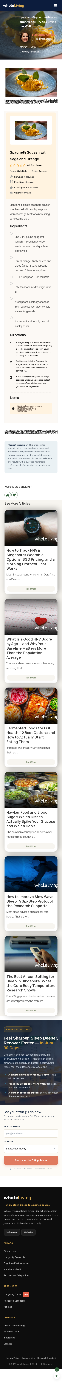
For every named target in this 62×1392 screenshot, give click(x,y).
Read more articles (43, 38)
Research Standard (14, 1300)
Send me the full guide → (31, 1160)
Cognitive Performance (16, 1263)
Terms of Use (28, 1358)
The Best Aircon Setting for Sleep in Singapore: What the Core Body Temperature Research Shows (31, 983)
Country (8, 1142)
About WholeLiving (14, 1325)
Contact (8, 1343)
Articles (8, 1306)
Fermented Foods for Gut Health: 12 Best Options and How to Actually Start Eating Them (30, 735)
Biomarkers (10, 1251)
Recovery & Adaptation (16, 1275)
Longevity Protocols (14, 1257)
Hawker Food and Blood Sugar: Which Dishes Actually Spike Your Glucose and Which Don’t (30, 819)
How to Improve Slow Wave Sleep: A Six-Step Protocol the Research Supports (30, 901)
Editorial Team (12, 1331)
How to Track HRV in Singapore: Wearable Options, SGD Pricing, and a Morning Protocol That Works (30, 559)
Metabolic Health (13, 1269)
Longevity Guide (16, 1294)
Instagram (12, 1232)
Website (28, 1232)
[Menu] (55, 5)
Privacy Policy (12, 1358)
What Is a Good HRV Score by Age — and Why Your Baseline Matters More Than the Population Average (29, 648)
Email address (12, 1126)
